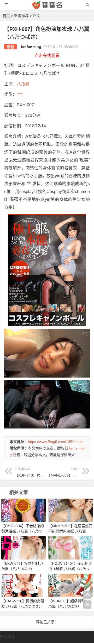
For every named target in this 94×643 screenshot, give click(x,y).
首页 (6, 16)
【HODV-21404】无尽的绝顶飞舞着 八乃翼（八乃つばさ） (70, 568)
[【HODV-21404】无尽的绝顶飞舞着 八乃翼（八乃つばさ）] (70, 547)
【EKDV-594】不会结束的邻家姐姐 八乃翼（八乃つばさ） (22, 531)
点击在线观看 (47, 55)
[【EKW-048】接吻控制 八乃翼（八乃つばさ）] (23, 547)
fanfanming (31, 47)
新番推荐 (21, 16)
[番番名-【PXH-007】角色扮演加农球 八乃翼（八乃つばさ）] (47, 7)
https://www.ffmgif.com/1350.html (55, 442)
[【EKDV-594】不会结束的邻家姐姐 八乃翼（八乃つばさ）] (23, 510)
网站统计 (7, 637)
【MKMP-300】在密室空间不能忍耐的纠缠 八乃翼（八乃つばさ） (70, 531)
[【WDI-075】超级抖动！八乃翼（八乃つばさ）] (70, 585)
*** (19, 94)
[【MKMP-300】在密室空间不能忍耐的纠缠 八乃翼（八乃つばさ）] (70, 510)
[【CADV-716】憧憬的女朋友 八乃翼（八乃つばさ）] (23, 585)
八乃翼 (23, 84)
